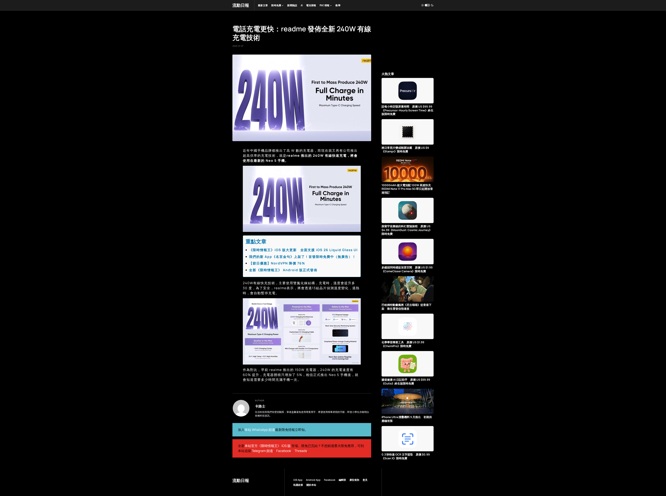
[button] (427, 5)
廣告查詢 (354, 479)
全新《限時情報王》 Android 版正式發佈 (283, 270)
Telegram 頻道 (262, 451)
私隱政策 (298, 484)
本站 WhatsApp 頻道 (260, 429)
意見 (365, 479)
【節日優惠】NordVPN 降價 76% (277, 263)
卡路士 (260, 406)
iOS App (297, 479)
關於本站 (311, 484)
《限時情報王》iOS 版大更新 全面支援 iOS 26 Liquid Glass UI (303, 250)
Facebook (283, 451)
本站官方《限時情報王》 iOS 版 (268, 446)
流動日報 (240, 5)
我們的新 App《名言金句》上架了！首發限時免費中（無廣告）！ (302, 256)
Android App (313, 479)
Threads (300, 451)
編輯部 (342, 479)
